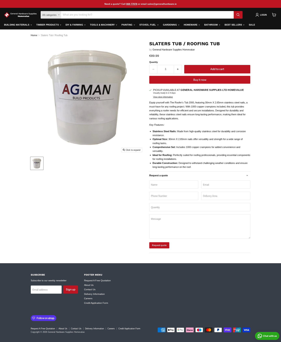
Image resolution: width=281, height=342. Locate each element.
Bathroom (211, 24)
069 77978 (131, 4)
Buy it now (199, 79)
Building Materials (17, 24)
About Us (89, 285)
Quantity (153, 62)
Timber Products (47, 24)
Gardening (170, 24)
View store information (163, 97)
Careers (88, 298)
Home (34, 35)
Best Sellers (234, 24)
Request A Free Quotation (97, 280)
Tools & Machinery (102, 24)
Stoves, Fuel (148, 24)
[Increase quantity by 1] (178, 69)
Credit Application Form (96, 303)
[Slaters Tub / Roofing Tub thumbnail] (36, 163)
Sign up (70, 289)
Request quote (159, 245)
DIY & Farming (75, 24)
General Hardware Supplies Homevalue (174, 49)
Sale (252, 24)
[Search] (238, 15)
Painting (127, 24)
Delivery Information (94, 294)
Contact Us (89, 289)
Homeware (191, 24)
